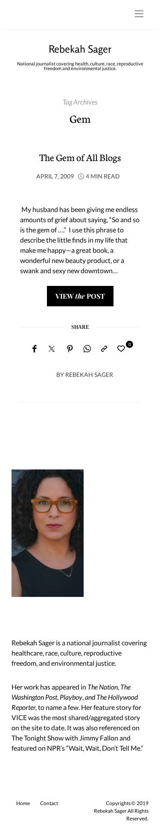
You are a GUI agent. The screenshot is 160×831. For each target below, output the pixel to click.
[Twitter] (51, 349)
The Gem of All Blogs (80, 157)
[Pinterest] (70, 349)
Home (23, 803)
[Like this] (122, 348)
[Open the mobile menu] (139, 14)
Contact (49, 803)
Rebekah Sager (80, 49)
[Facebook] (34, 349)
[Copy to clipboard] (104, 349)
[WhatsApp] (87, 349)
